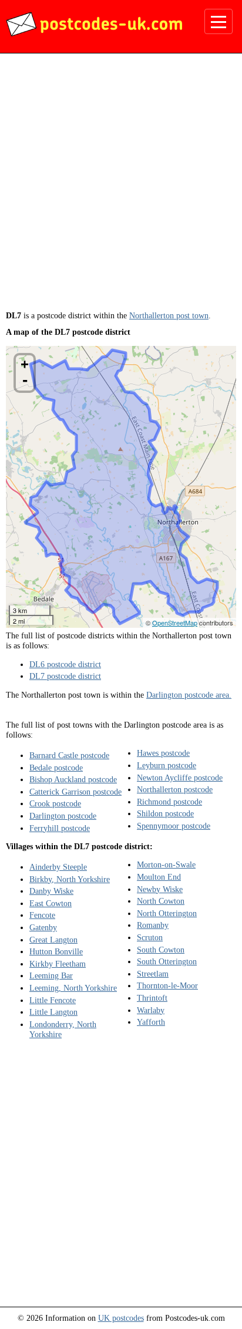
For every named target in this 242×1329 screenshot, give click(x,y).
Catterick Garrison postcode (75, 791)
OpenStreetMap (174, 622)
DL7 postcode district (65, 676)
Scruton (150, 937)
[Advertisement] (121, 186)
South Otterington (167, 961)
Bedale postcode (56, 767)
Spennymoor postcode (173, 825)
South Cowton (160, 949)
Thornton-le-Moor (167, 985)
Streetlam (153, 973)
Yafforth (151, 1022)
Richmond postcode (169, 801)
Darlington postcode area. (188, 694)
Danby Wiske (51, 891)
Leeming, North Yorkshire (73, 987)
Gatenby (43, 927)
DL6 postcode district (65, 664)
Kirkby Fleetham (57, 963)
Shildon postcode (165, 813)
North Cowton (160, 901)
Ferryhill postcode (59, 828)
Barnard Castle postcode (69, 755)
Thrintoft (152, 997)
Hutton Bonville (56, 951)
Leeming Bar (51, 975)
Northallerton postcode (175, 789)
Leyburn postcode (166, 765)
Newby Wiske (160, 889)
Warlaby (150, 1010)
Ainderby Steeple (58, 867)
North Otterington (167, 913)
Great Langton (53, 939)
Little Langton (53, 1012)
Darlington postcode (62, 815)
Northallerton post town (169, 315)
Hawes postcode (163, 753)
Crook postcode (55, 803)
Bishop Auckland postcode (73, 779)
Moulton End (159, 876)
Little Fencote (52, 1000)
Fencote (42, 915)
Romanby (153, 925)
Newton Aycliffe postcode (180, 777)
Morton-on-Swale (166, 864)
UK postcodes (121, 1318)
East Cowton (50, 903)
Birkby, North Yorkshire (69, 879)
